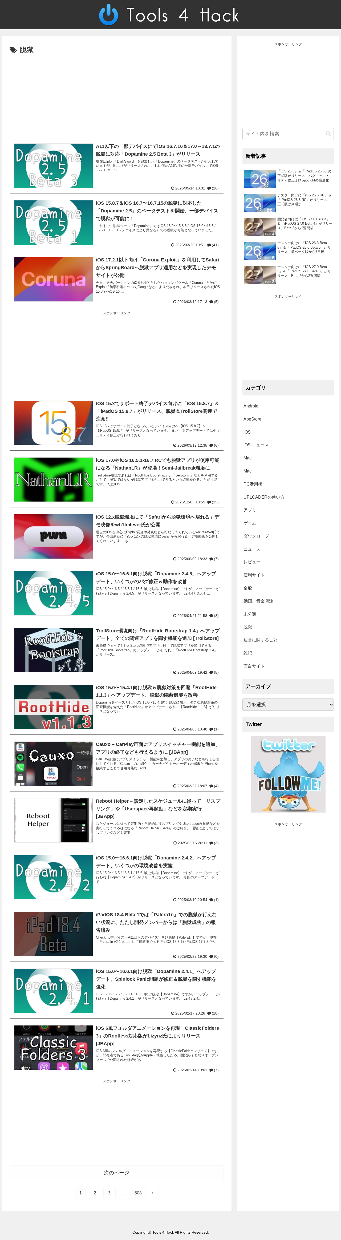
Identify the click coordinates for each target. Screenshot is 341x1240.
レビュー (252, 562)
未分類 (249, 614)
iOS (247, 432)
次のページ (116, 1173)
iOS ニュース (256, 445)
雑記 (247, 653)
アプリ (249, 510)
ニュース (252, 549)
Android (250, 406)
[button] (328, 134)
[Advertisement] (117, 96)
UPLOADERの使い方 (264, 497)
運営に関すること (260, 640)
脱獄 (247, 627)
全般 (247, 588)
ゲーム (249, 523)
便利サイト (254, 575)
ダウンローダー (258, 536)
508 (138, 1193)
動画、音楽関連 (258, 601)
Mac (247, 458)
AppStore (252, 419)
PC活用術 (252, 484)
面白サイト (254, 666)
